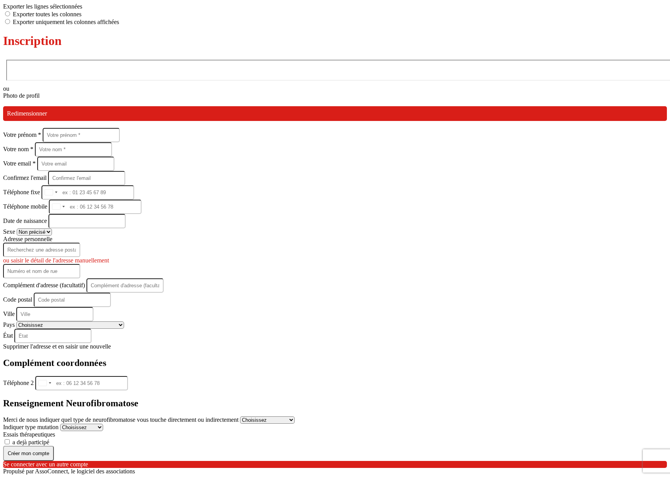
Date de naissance (25, 220)
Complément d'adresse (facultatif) (44, 285)
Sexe (10, 231)
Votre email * (20, 163)
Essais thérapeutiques (29, 434)
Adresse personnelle (27, 239)
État (8, 335)
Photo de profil (21, 95)
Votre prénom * (23, 134)
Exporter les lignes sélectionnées (42, 6)
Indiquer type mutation (31, 427)
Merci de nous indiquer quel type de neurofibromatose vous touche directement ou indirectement (121, 419)
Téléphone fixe (22, 192)
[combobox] (51, 192)
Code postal (17, 299)
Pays (9, 324)
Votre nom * (19, 149)
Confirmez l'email (25, 177)
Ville (9, 314)
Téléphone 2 (19, 383)
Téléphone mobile (26, 206)
